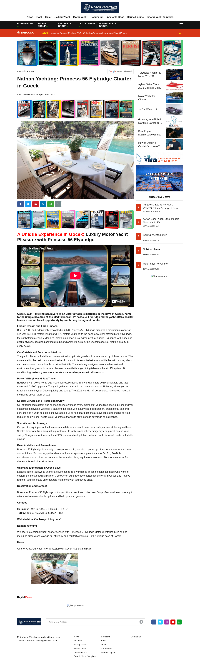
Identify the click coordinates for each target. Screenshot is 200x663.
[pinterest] (43, 204)
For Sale (78, 640)
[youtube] (172, 622)
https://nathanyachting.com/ (43, 519)
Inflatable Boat (115, 17)
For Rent (105, 636)
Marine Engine (135, 17)
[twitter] (28, 204)
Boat (39, 17)
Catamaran (96, 17)
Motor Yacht (80, 17)
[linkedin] (35, 204)
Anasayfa (21, 71)
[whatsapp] (179, 622)
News (30, 17)
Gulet (48, 17)
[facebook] (20, 204)
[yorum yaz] (58, 204)
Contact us (136, 636)
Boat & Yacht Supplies (160, 17)
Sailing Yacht (62, 17)
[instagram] (166, 622)
